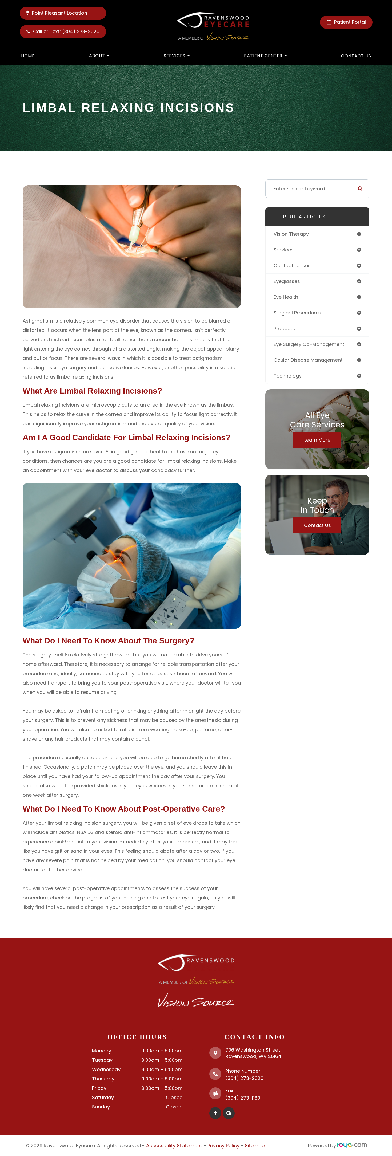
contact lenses (292, 265)
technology (288, 375)
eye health (286, 297)
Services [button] (174, 56)
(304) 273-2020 (244, 1078)
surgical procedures (297, 312)
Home (28, 56)
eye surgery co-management (309, 344)
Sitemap (255, 1145)
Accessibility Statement (174, 1145)
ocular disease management (308, 360)
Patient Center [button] (263, 56)
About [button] (97, 56)
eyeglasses (287, 281)
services (284, 249)
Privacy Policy (223, 1145)
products (284, 328)
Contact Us (356, 56)
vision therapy (291, 234)
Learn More (317, 440)
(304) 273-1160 (242, 1098)
